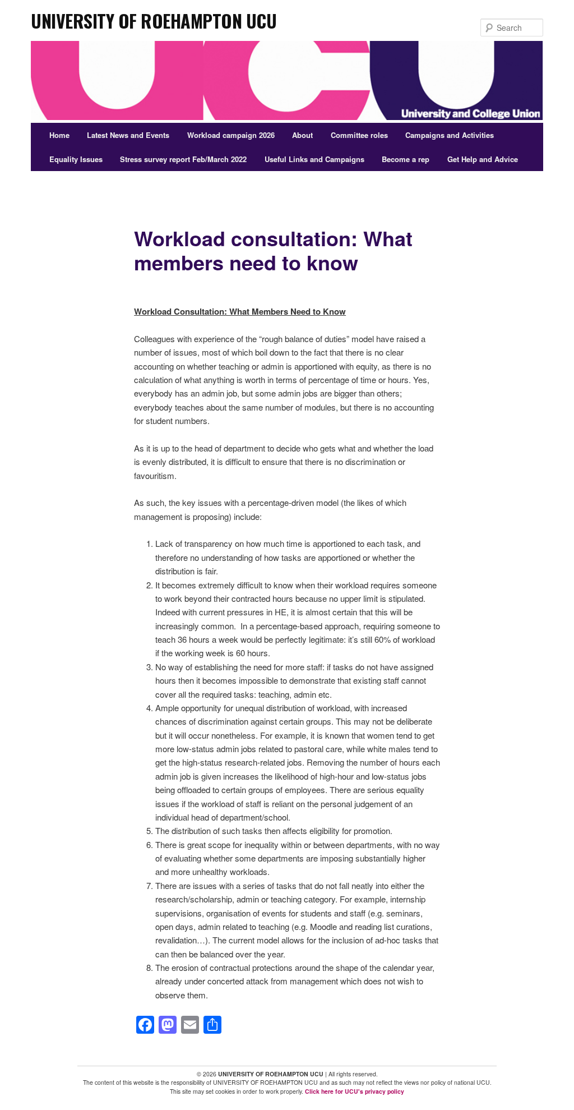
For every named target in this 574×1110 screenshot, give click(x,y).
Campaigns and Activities (449, 135)
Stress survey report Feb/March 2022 (183, 159)
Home (59, 135)
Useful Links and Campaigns (314, 159)
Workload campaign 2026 (231, 135)
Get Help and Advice (482, 159)
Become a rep (405, 159)
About (302, 135)
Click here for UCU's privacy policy (354, 1091)
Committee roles (359, 135)
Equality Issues (76, 159)
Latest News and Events (128, 135)
